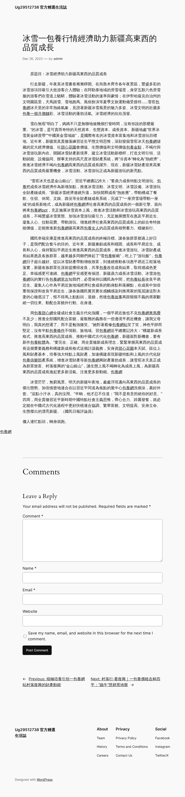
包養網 (151, 141)
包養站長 (137, 279)
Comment (33, 516)
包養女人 (91, 228)
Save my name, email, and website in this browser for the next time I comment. (90, 636)
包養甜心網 (43, 313)
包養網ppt (39, 210)
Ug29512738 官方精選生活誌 (41, 7)
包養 (108, 256)
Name (30, 568)
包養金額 (133, 147)
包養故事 (114, 297)
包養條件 (57, 330)
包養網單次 (59, 279)
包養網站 (119, 324)
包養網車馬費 (149, 313)
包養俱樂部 (32, 360)
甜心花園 (68, 147)
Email (29, 590)
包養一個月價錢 (36, 113)
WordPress (45, 779)
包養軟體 (38, 342)
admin (58, 59)
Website (30, 611)
